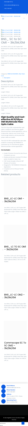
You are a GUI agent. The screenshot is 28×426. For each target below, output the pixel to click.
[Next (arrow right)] (2, 425)
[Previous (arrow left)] (0, 425)
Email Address (11, 385)
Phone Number (11, 390)
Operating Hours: (12, 400)
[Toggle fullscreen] (2, 423)
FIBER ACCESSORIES (12, 74)
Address (9, 394)
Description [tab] (7, 78)
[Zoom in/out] (0, 423)
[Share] (3, 423)
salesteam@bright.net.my (13, 5)
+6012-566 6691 (8, 8)
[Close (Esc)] (4, 423)
